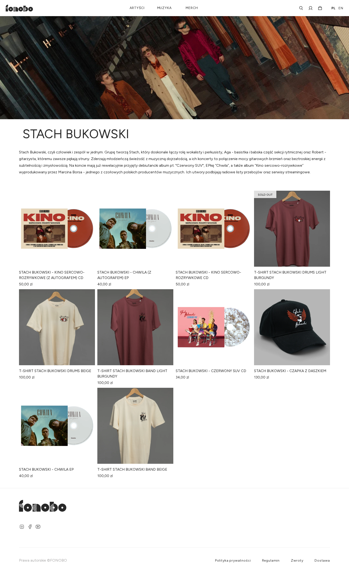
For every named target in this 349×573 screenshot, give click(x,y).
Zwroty (297, 561)
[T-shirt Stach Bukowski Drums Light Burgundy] (292, 229)
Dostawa (322, 561)
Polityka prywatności (233, 561)
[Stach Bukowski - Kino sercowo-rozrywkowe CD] (214, 229)
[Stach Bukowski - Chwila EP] (57, 426)
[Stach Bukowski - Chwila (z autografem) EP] (135, 229)
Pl (333, 8)
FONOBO (58, 560)
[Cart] (318, 8)
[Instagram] (22, 527)
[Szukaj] (301, 8)
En (341, 8)
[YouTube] (38, 527)
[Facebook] (30, 527)
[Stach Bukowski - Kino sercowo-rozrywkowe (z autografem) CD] (57, 229)
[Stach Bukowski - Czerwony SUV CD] (214, 327)
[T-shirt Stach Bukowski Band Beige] (135, 426)
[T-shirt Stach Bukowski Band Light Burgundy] (135, 327)
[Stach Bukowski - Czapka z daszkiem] (292, 327)
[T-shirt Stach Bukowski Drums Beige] (57, 327)
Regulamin (271, 561)
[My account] (310, 8)
